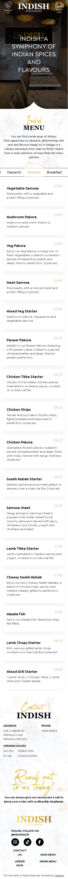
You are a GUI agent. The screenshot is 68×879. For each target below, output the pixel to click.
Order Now (59, 10)
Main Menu (48, 855)
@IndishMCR (20, 835)
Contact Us (8, 11)
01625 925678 (49, 731)
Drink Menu (48, 861)
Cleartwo (59, 875)
